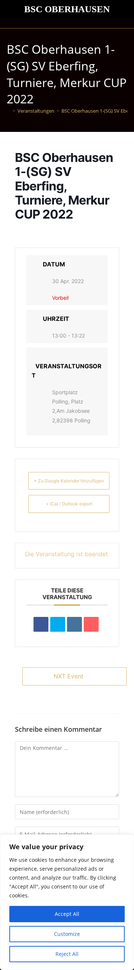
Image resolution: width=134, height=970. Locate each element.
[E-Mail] (91, 624)
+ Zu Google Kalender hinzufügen (69, 481)
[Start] (8, 110)
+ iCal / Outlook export (69, 503)
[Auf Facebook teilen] (41, 624)
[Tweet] (57, 624)
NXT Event (68, 676)
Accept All (67, 913)
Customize (67, 933)
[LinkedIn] (74, 624)
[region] (67, 902)
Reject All (67, 953)
